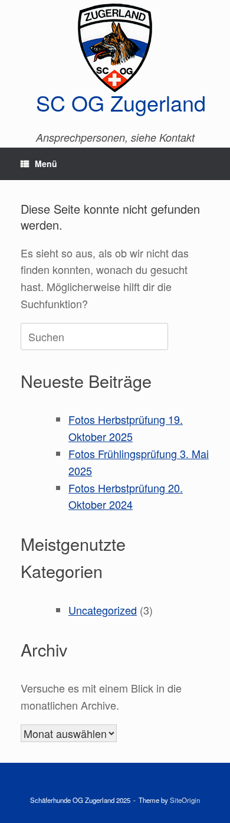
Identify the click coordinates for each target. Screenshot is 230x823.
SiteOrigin (185, 800)
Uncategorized (102, 610)
